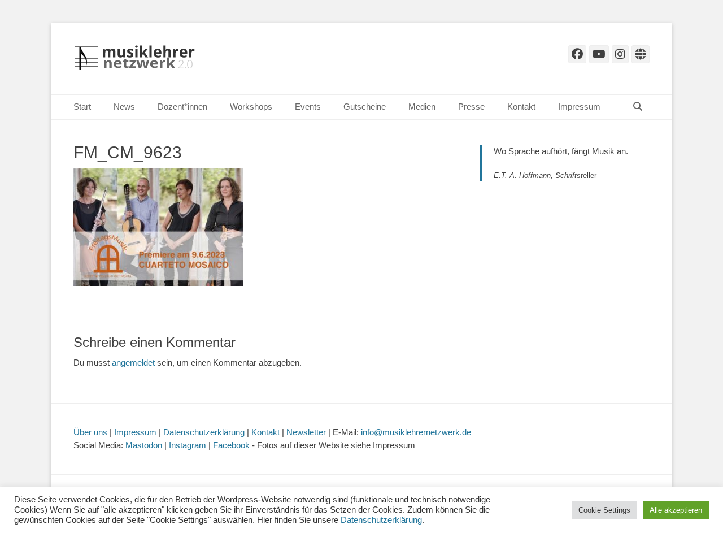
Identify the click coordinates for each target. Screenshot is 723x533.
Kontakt (521, 106)
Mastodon (143, 445)
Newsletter (306, 432)
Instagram (187, 445)
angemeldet (133, 362)
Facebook (231, 445)
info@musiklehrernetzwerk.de (416, 432)
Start (82, 106)
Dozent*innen (182, 106)
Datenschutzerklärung (204, 432)
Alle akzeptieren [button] (676, 510)
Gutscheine (364, 106)
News (124, 106)
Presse (471, 106)
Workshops (251, 106)
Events (308, 106)
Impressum (579, 106)
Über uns (90, 432)
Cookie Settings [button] (604, 510)
